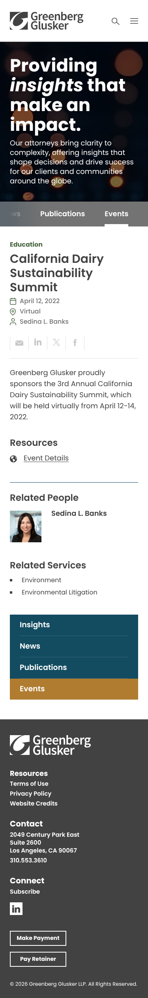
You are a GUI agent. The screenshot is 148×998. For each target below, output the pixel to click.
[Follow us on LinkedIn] (16, 908)
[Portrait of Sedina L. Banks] (25, 526)
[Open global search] (116, 21)
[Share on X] (56, 343)
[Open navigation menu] (134, 21)
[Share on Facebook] (75, 343)
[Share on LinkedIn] (37, 343)
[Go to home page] (46, 21)
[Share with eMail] (19, 343)
